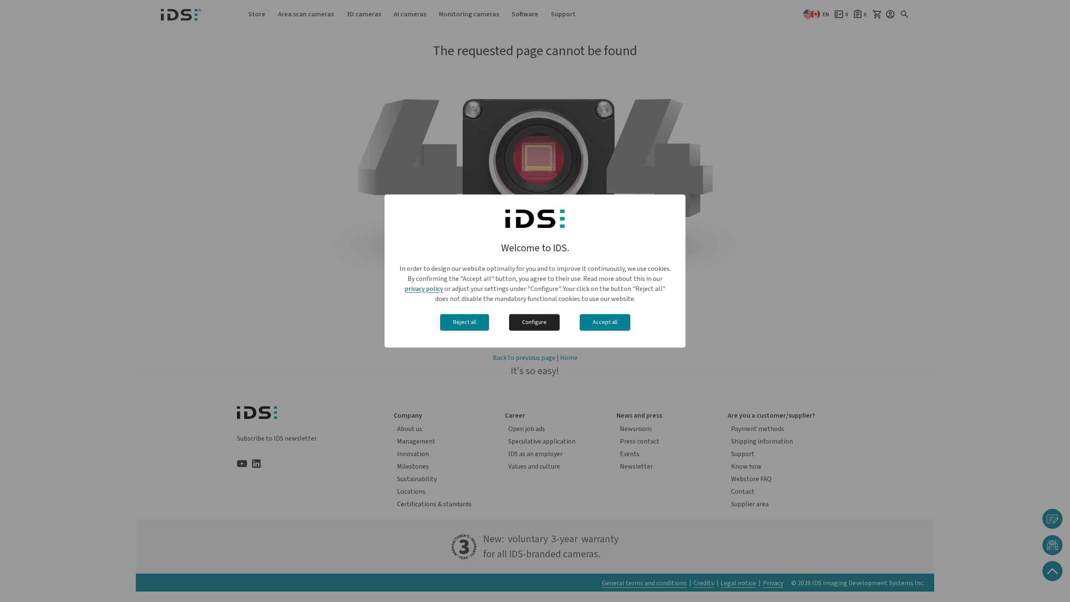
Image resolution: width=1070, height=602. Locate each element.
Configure (534, 322)
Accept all (605, 322)
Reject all (464, 322)
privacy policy (424, 288)
